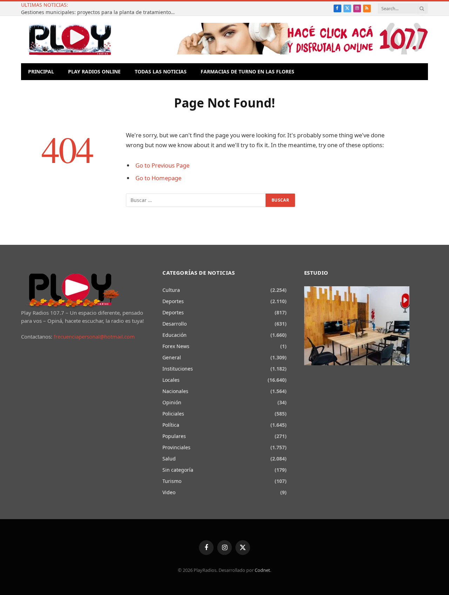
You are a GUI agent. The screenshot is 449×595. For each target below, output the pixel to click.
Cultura (171, 290)
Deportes (173, 301)
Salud (169, 458)
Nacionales (175, 391)
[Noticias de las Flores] (70, 39)
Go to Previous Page (162, 165)
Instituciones (177, 368)
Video (168, 492)
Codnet (262, 570)
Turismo (171, 481)
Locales (171, 380)
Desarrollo (174, 323)
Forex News (175, 346)
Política (170, 424)
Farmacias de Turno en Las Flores (247, 71)
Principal (41, 71)
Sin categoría (177, 469)
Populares (174, 436)
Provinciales (176, 447)
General (171, 357)
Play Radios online (94, 71)
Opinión (171, 402)
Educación (174, 335)
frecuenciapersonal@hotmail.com (94, 336)
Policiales (173, 413)
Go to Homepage (158, 178)
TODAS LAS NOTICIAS (161, 71)
